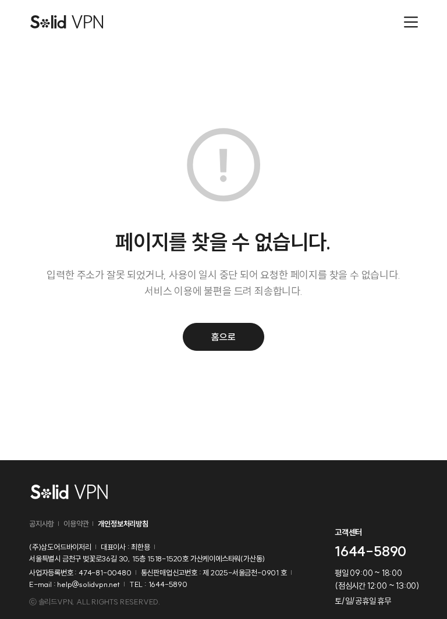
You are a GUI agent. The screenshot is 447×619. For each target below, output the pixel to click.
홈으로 (223, 337)
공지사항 (41, 523)
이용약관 (75, 523)
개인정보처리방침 (123, 523)
